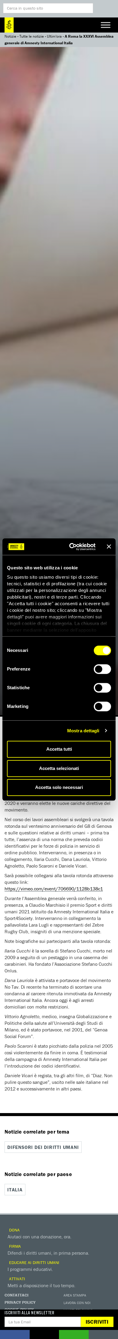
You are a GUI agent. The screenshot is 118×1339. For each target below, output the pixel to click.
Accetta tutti (59, 749)
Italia (15, 1190)
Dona (14, 1230)
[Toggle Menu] (105, 25)
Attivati (16, 1278)
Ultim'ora (54, 36)
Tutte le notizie (31, 36)
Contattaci (16, 1295)
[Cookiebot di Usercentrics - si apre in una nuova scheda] (72, 547)
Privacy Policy (20, 1302)
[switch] (102, 669)
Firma (14, 1246)
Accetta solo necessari (59, 787)
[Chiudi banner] (109, 547)
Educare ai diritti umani (33, 1262)
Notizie (10, 36)
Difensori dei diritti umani (43, 1147)
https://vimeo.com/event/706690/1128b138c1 (54, 889)
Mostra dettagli (83, 730)
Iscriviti (97, 1321)
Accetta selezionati (59, 768)
